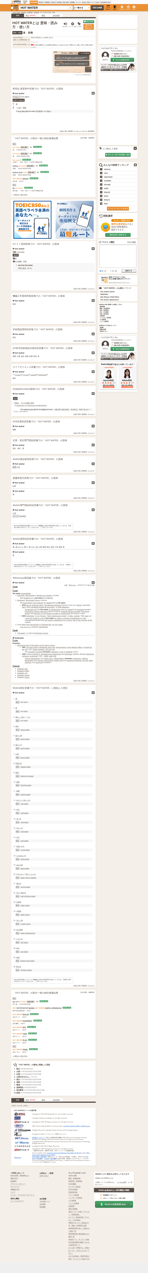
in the (42, 645)
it (41, 613)
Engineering (56, 654)
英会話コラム (103, 331)
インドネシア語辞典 (105, 317)
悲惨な (28, 403)
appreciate (108, 177)
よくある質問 (121, 1182)
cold (22, 896)
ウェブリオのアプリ (17, 1201)
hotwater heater (23, 675)
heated (23, 767)
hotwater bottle (23, 671)
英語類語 (47, 2)
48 (88, 585)
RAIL (71, 616)
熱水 (14, 304)
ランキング (77, 131)
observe (107, 169)
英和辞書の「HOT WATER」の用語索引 (20, 1105)
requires (40, 660)
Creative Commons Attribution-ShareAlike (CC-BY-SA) (64, 1153)
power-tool (58, 660)
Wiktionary (72, 585)
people (77, 611)
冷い (18, 819)
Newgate (69, 652)
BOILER (26, 1014)
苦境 (37, 111)
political (43, 409)
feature (107, 200)
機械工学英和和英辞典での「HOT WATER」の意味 (39, 295)
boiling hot (24, 776)
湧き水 (18, 883)
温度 (21, 930)
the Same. (51, 607)
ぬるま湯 (19, 865)
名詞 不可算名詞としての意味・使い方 (42, 37)
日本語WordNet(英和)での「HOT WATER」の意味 (38, 388)
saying (59, 618)
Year (26, 649)
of (45, 618)
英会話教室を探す (106, 2)
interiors (28, 662)
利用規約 (14, 1181)
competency (58, 620)
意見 (66, 409)
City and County (32, 647)
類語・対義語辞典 (74, 1178)
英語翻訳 (72, 2)
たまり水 (19, 939)
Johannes (35, 605)
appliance (70, 660)
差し (14, 547)
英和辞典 (36, 12)
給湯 (18, 1092)
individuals (75, 618)
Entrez (25, 375)
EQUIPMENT (27, 1021)
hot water (21, 633)
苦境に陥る (22, 268)
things (86, 611)
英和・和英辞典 (104, 310)
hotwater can (22, 673)
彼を (72, 409)
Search (45, 633)
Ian (38, 616)
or (26, 405)
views (26, 409)
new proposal (38, 603)
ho (18, 252)
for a (65, 620)
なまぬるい (20, 856)
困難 (24, 108)
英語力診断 (66, 2)
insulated (38, 652)
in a (39, 618)
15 (90, 616)
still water (24, 942)
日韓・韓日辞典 (104, 314)
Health (87, 647)
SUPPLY (48, 1008)
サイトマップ (15, 1187)
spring (28, 924)
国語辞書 (102, 306)
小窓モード (108, 9)
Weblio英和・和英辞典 (39, 1157)
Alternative (23, 627)
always (49, 613)
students (27, 598)
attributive (43, 627)
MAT (24, 1027)
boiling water (25, 794)
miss (106, 173)
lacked (50, 620)
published (34, 656)
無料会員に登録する (118, 234)
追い (84, 409)
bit (43, 618)
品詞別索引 (91, 131)
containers (77, 658)
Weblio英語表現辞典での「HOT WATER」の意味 (38, 459)
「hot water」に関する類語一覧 (20, 411)
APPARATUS (56, 1008)
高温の (17, 763)
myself (35, 618)
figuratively (30, 595)
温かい (17, 735)
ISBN (46, 656)
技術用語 (23, 516)
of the (90, 620)
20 (30, 605)
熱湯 (14, 356)
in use (61, 652)
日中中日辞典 (72, 1189)
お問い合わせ (44, 1176)
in (34, 598)
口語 (19, 108)
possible (55, 613)
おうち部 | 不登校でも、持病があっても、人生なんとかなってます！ (78, 1250)
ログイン (128, 9)
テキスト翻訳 (108, 242)
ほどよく (20, 800)
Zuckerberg (29, 609)
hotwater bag (22, 669)
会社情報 (43, 1204)
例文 (27, 15)
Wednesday (55, 609)
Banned (51, 605)
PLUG (25, 1040)
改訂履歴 (39, 1158)
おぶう (20, 547)
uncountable (25, 593)
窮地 (40, 111)
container (54, 652)
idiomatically (46, 624)
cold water (24, 813)
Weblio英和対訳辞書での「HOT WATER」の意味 (38, 538)
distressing (31, 405)
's (32, 603)
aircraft (85, 660)
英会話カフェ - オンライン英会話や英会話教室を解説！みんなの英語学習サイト (78, 1242)
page (87, 616)
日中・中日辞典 (104, 312)
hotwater (47, 1158)
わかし (33, 547)
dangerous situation (44, 595)
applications (35, 658)
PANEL (25, 1049)
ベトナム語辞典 (104, 321)
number (77, 616)
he (66, 609)
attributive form (23, 645)
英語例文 (41, 2)
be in (19, 111)
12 (35, 616)
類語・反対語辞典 (105, 308)
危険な (16, 403)
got (34, 409)
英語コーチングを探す (93, 2)
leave (106, 196)
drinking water (29, 896)
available (107, 181)
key (85, 618)
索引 (66, 131)
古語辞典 (102, 316)
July (27, 605)
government (27, 603)
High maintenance (54, 616)
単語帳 (101, 327)
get (83, 611)
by (55, 618)
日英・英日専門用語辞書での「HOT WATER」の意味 (40, 440)
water (60, 624)
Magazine (65, 607)
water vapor (25, 905)
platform (64, 611)
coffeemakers (59, 658)
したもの (32, 874)
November (30, 616)
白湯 (30, 356)
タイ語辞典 (103, 319)
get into (25, 111)
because (71, 611)
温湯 (26, 356)
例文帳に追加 (37, 147)
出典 (65, 585)
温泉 (18, 782)
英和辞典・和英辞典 (26, 12)
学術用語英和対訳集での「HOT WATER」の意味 (38, 329)
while (106, 188)
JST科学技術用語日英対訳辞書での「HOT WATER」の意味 (43, 348)
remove (37, 611)
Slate (60, 607)
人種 (55, 409)
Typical (27, 658)
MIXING (32, 1008)
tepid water (24, 859)
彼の (64, 409)
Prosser (43, 616)
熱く (23, 717)
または (23, 403)
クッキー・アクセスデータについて (23, 1195)
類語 (43, 15)
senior (69, 620)
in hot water (25, 850)
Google (33, 375)
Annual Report (61, 647)
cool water (24, 804)
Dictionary (39, 633)
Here (24, 607)
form (29, 627)
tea (14, 1002)
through (107, 184)
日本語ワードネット (38, 1138)
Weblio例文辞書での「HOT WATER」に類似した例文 (40, 687)
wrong (27, 613)
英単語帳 (59, 2)
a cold (22, 924)
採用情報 (43, 1207)
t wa (20, 252)
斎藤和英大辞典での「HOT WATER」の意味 (35, 478)
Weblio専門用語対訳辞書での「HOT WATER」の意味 (40, 505)
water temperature (27, 933)
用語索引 (70, 131)
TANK (25, 1034)
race (31, 409)
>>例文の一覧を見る (20, 195)
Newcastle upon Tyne (47, 647)
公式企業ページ (45, 1201)
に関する (60, 409)
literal (47, 645)
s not (44, 613)
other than (26, 624)
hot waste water (107, 291)
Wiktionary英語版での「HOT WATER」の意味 (36, 577)
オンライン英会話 (81, 2)
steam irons (48, 658)
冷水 (18, 809)
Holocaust (58, 605)
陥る (49, 111)
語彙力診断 (103, 329)
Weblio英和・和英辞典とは (20, 1176)
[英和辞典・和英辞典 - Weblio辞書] (16, 1)
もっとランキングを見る (118, 208)
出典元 (62, 131)
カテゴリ (84, 131)
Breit (41, 605)
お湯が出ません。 (23, 1076)
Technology (68, 654)
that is (27, 878)
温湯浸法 (19, 1087)
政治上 (76, 409)
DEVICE (26, 179)
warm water (25, 730)
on (29, 409)
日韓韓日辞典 (72, 1192)
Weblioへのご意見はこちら (104, 1178)
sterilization (49, 660)
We (46, 605)
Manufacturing (46, 654)
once (27, 618)
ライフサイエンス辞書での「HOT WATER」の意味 (39, 367)
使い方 (115, 9)
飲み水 (23, 893)
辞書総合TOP (15, 1189)
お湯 (18, 356)
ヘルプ (13, 1192)
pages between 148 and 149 (44, 649)
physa (27, 677)
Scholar (18, 375)
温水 (22, 356)
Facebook (34, 607)
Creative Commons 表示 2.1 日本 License (77, 1126)
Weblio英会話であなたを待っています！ (118, 364)
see (53, 624)
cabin (91, 660)
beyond (107, 192)
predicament (41, 405)
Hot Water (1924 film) (109, 297)
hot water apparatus (109, 300)
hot (20, 172)
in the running (81, 620)
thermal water (25, 785)
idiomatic (21, 595)
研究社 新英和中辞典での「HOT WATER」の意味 (38, 88)
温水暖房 (19, 1090)
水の (18, 930)
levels (64, 616)
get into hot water (25, 265)
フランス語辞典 (73, 1195)
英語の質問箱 (72, 1209)
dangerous (20, 405)
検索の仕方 (14, 1178)
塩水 (18, 948)
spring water (25, 887)
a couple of (66, 618)
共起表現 (53, 2)
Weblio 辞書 (16, 12)
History (79, 605)
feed (106, 204)
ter (23, 252)
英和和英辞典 (34, 2)
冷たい (26, 800)
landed (48, 603)
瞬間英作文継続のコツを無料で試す (88, 26)
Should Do (42, 607)
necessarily (29, 611)
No (14, 188)
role (45, 620)
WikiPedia (42, 375)
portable (31, 652)
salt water (24, 952)
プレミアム (122, 9)
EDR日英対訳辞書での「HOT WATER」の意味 (36, 421)
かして (19, 717)
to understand (64, 613)
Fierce (37, 600)
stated (70, 609)
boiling (15, 166)
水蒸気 (18, 902)
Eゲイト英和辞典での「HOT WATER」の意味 (36, 243)
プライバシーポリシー (18, 1184)
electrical (39, 662)
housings (78, 660)
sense (52, 645)
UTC (91, 585)
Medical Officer (77, 647)
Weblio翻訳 (131, 242)
